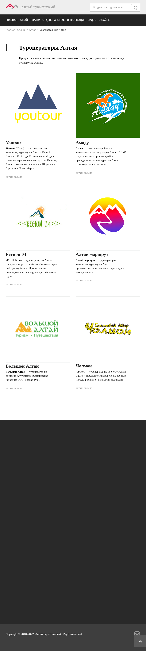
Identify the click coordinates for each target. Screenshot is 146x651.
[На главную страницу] (39, 7)
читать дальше (14, 176)
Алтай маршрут (92, 254)
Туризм (35, 20)
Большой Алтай (22, 366)
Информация (76, 20)
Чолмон (84, 365)
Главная (11, 20)
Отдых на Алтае (53, 20)
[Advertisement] (73, 581)
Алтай (24, 20)
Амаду (82, 142)
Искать (136, 7)
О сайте (104, 20)
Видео (92, 20)
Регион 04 (16, 254)
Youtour (13, 142)
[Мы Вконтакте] (137, 634)
